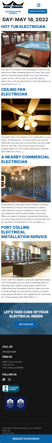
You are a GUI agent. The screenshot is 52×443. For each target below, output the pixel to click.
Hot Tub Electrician (23, 26)
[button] (38, 5)
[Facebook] (3, 379)
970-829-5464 (9, 352)
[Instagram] (9, 379)
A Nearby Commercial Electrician (25, 159)
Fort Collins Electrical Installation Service (24, 232)
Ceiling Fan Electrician (14, 91)
